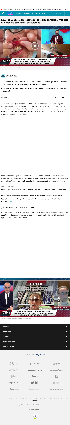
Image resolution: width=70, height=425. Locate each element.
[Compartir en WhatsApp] (54, 97)
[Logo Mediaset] (35, 356)
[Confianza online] (35, 418)
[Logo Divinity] (13, 370)
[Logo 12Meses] (56, 383)
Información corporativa (14, 398)
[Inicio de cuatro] (3, 13)
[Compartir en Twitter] (59, 97)
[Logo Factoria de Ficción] (56, 370)
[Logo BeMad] (56, 376)
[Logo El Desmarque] (35, 370)
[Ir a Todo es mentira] (9, 13)
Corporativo (6, 332)
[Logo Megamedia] (36, 409)
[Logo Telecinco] (35, 363)
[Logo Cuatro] (56, 363)
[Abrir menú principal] (67, 13)
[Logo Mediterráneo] (56, 389)
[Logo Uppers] (13, 383)
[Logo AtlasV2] (13, 389)
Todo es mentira (11, 75)
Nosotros (5, 327)
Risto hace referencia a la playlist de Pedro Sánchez (17, 9)
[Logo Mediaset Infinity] (13, 363)
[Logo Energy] (35, 376)
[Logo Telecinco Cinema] (35, 383)
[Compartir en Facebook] (67, 97)
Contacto (35, 400)
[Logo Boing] (13, 376)
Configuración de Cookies (38, 398)
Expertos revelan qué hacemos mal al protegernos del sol (50, 9)
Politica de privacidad (26, 398)
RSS (67, 398)
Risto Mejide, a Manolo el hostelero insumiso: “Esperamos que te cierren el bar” (32, 195)
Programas (6, 337)
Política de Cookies (50, 398)
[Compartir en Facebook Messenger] (63, 97)
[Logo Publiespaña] (35, 389)
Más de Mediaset (8, 342)
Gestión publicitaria (60, 398)
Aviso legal (5, 398)
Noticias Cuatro (8, 347)
